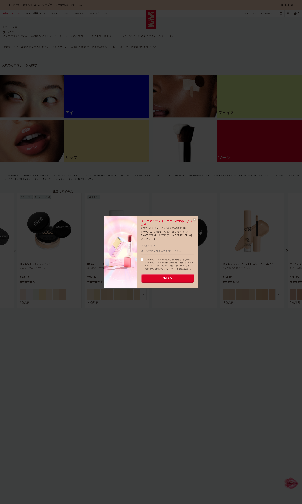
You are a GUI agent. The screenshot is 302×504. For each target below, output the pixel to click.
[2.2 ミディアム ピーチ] (62, 294)
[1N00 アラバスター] (90, 294)
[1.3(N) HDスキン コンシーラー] (232, 294)
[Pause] (10, 5)
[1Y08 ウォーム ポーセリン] (137, 294)
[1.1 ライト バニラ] (49, 294)
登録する (167, 278)
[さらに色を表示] (143, 294)
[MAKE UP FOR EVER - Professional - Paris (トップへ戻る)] (151, 19)
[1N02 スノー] (104, 294)
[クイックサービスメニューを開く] (291, 483)
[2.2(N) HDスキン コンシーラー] (265, 294)
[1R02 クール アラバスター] (110, 294)
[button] (15, 250)
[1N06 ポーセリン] (130, 294)
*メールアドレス (148, 246)
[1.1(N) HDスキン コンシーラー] (252, 294)
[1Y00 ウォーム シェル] (97, 294)
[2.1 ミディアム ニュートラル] (56, 294)
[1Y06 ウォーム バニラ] (123, 294)
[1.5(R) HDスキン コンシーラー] (245, 294)
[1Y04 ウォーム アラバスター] (117, 294)
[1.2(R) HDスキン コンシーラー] (226, 294)
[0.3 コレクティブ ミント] (36, 294)
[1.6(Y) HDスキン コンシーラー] (259, 294)
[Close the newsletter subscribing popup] (194, 219)
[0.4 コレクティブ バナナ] (42, 294)
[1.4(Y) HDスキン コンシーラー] (239, 294)
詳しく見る (76, 5)
